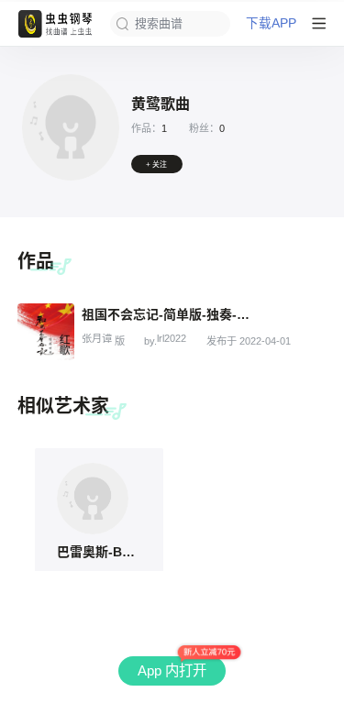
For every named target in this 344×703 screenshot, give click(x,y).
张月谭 (97, 339)
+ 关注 (156, 164)
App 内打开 (172, 670)
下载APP (271, 23)
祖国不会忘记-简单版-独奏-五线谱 (169, 314)
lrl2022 (171, 339)
